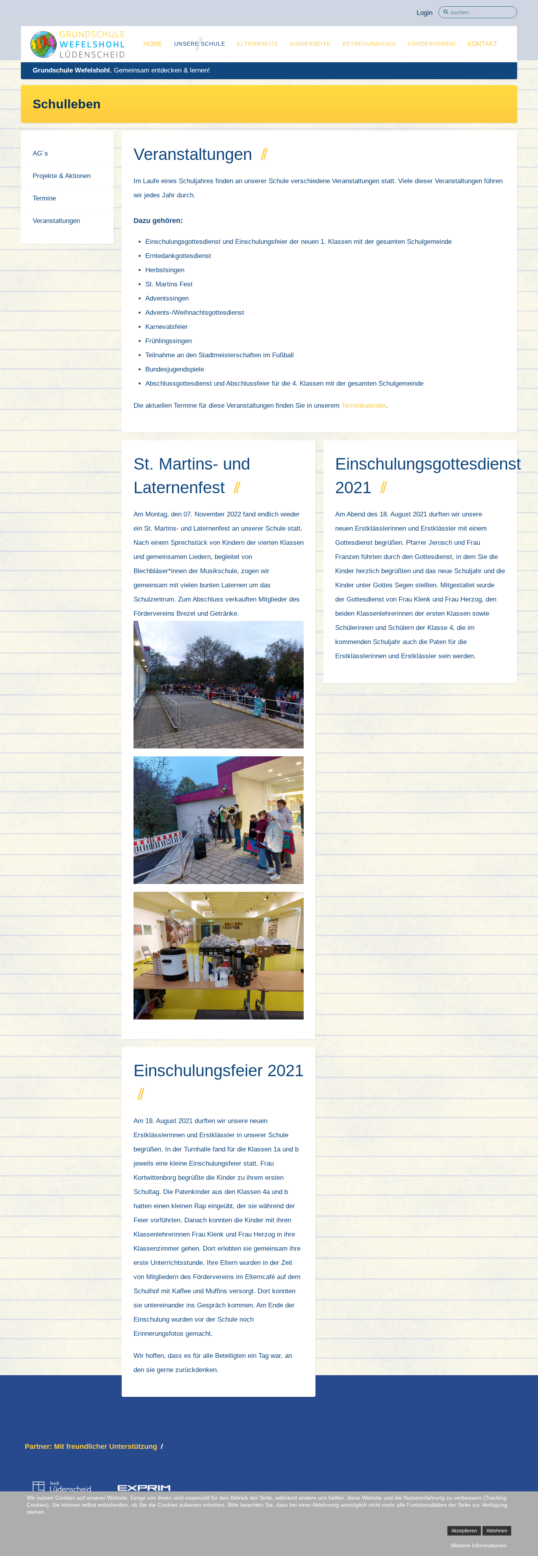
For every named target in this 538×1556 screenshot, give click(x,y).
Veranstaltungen (56, 221)
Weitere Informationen (478, 1545)
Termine (44, 198)
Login (424, 13)
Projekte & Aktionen (62, 176)
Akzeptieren (464, 1531)
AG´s (40, 153)
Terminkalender (363, 405)
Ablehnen (496, 1531)
